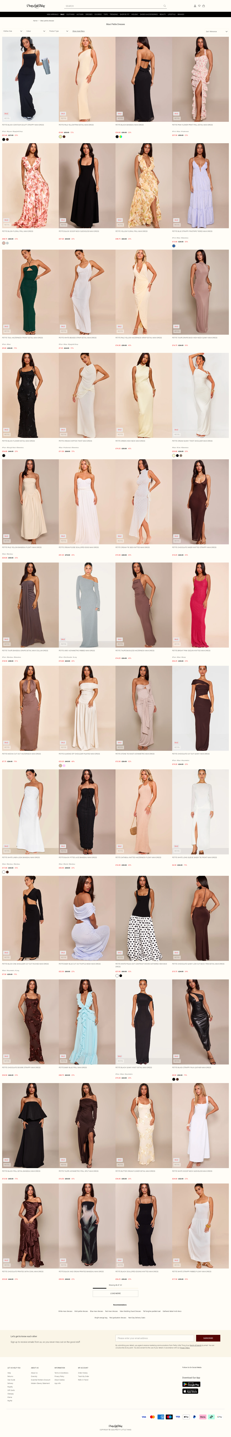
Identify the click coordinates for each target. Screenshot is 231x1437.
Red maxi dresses (111, 1311)
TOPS (106, 14)
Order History (83, 1373)
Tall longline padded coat (152, 1311)
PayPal (9, 1401)
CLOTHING (70, 14)
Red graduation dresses (117, 1318)
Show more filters (78, 31)
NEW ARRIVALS (52, 14)
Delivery (10, 1383)
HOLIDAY (134, 14)
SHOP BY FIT (124, 14)
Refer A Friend (83, 1380)
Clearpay (10, 1394)
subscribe (208, 1338)
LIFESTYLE (172, 14)
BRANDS (181, 14)
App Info (58, 1383)
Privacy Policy (59, 1376)
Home (35, 21)
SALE (62, 14)
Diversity (34, 1376)
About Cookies (60, 1380)
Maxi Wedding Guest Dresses (130, 1311)
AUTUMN (80, 14)
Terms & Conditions (61, 1373)
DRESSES (89, 14)
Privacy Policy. (185, 1348)
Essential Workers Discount (40, 1380)
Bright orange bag (101, 1318)
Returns (10, 1376)
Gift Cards (11, 1390)
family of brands (195, 1345)
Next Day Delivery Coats (136, 1318)
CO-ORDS (98, 14)
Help (9, 1373)
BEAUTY (163, 14)
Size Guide (11, 1380)
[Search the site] (165, 6)
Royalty (10, 1387)
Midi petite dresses (81, 1311)
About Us (34, 1373)
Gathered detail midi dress (172, 1311)
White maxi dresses (65, 1311)
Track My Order (83, 1376)
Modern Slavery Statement (40, 1383)
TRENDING (114, 14)
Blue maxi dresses (96, 1311)
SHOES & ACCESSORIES (149, 14)
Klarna (9, 1397)
